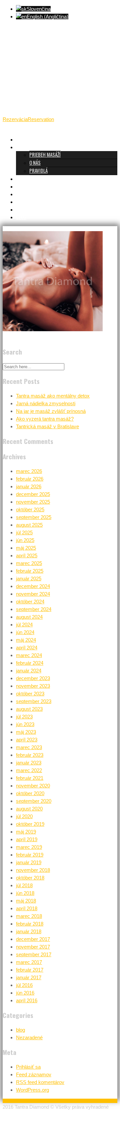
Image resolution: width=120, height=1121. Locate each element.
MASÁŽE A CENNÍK (32, 178)
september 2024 (33, 609)
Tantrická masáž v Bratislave (47, 426)
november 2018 (33, 870)
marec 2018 (29, 916)
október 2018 (30, 878)
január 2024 (28, 670)
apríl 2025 (26, 555)
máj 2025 (26, 548)
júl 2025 (24, 532)
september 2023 (33, 701)
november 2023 (33, 686)
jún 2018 (25, 893)
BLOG (21, 216)
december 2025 (33, 494)
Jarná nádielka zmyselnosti (45, 403)
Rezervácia (15, 119)
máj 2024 (26, 640)
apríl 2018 (26, 908)
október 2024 (30, 601)
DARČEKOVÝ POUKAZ (35, 201)
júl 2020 (24, 816)
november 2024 (33, 594)
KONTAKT (24, 209)
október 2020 (30, 793)
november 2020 (33, 785)
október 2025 (30, 509)
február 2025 (29, 571)
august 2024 (29, 617)
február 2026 (29, 479)
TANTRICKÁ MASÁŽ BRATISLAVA (45, 139)
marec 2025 (29, 563)
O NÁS (35, 162)
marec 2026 (29, 471)
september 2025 (33, 517)
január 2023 (28, 762)
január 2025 (28, 578)
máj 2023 (26, 732)
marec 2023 (29, 747)
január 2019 (28, 862)
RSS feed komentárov (40, 1082)
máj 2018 (26, 901)
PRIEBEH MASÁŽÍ (45, 154)
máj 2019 (26, 831)
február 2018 (29, 924)
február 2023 (29, 755)
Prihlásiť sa (28, 1067)
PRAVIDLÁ (38, 170)
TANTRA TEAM (29, 186)
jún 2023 (25, 724)
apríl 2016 (26, 1000)
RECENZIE (25, 193)
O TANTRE (25, 146)
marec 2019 (29, 847)
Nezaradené (29, 1037)
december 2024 (33, 586)
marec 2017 (29, 962)
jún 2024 (25, 632)
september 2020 (33, 801)
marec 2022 (29, 770)
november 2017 (33, 947)
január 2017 (28, 977)
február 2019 (29, 855)
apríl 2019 (26, 839)
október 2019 (30, 824)
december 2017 (33, 939)
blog (20, 1030)
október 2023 (30, 693)
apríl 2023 (26, 739)
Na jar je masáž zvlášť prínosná (51, 411)
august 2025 (29, 525)
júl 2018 (24, 885)
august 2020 (29, 808)
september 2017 (33, 954)
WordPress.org (32, 1090)
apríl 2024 (26, 647)
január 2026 (28, 486)
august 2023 (29, 709)
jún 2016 (25, 993)
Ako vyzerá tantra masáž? (45, 419)
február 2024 (29, 663)
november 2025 (33, 502)
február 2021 (29, 778)
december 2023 (33, 678)
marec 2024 (29, 655)
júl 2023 (24, 716)
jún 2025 (25, 540)
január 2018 (28, 931)
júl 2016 (24, 985)
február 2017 (29, 970)
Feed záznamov (33, 1074)
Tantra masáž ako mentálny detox (53, 396)
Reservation (41, 119)
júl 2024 (24, 624)
